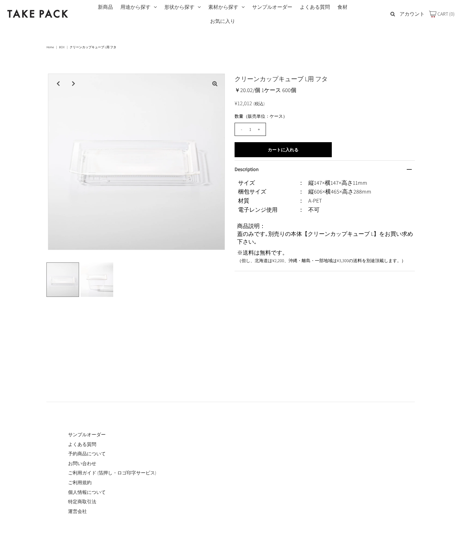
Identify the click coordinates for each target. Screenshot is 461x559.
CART (446, 14)
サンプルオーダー (272, 7)
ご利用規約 (80, 482)
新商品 (105, 7)
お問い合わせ (82, 463)
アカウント (412, 14)
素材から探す (223, 7)
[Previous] (58, 84)
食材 (342, 7)
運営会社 (77, 511)
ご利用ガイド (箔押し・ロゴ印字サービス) (112, 473)
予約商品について (87, 454)
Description (247, 169)
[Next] (73, 84)
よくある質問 (315, 7)
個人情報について (87, 492)
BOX (62, 47)
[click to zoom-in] (215, 84)
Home (50, 47)
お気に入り (222, 21)
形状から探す (179, 7)
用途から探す (135, 7)
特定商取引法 (82, 502)
